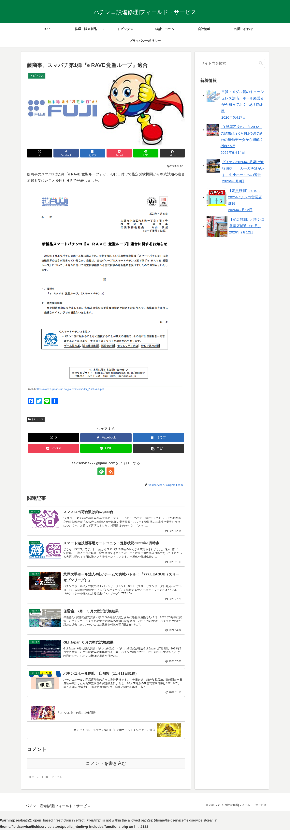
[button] (172, 153)
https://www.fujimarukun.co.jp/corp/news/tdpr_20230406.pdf (70, 389)
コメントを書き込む (106, 763)
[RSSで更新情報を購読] (110, 471)
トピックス (37, 419)
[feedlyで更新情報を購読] (101, 471)
